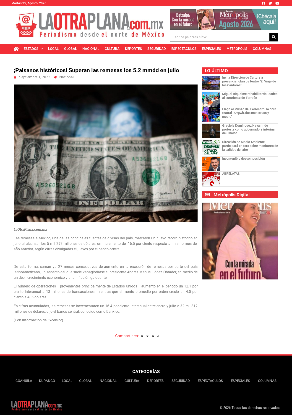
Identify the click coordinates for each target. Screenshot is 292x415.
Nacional (90, 49)
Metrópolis (237, 49)
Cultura (112, 49)
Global (70, 49)
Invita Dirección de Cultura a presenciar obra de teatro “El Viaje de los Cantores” (249, 81)
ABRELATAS (231, 173)
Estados (31, 49)
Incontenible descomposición (243, 158)
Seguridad (156, 49)
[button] (142, 336)
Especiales (211, 49)
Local (53, 49)
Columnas (262, 49)
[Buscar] (273, 37)
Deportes (133, 49)
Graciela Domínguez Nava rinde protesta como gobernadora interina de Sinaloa (248, 129)
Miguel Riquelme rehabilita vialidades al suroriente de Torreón (249, 96)
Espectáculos (183, 49)
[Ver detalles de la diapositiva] (224, 19)
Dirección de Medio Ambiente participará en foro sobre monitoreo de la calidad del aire (250, 145)
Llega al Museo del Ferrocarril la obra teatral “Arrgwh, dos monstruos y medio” (249, 113)
